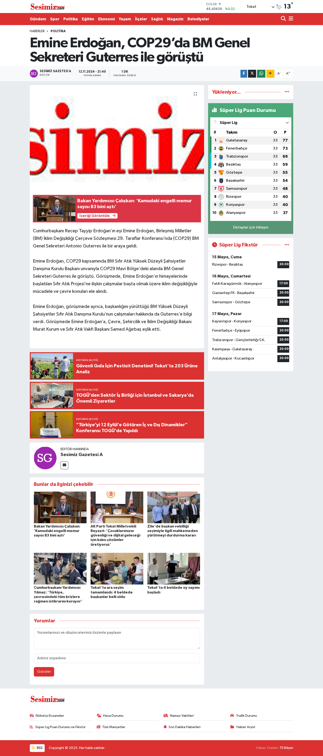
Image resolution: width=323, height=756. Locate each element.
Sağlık (157, 19)
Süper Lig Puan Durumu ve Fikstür (60, 727)
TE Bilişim (286, 748)
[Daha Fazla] (270, 74)
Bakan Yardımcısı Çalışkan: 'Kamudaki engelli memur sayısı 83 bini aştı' (57, 530)
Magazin (175, 19)
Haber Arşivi (245, 727)
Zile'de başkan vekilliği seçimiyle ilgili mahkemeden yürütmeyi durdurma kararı (172, 530)
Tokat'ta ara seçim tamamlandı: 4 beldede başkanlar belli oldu (112, 592)
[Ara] (284, 19)
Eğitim (88, 19)
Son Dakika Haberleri (185, 727)
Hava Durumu (113, 715)
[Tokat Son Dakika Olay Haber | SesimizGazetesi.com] (47, 6)
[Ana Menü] (290, 19)
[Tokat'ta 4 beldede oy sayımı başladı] (173, 569)
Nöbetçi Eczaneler (50, 715)
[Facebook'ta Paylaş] (243, 74)
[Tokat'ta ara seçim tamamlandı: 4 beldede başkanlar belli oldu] (117, 569)
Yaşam (125, 19)
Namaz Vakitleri (182, 715)
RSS (39, 748)
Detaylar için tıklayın (250, 227)
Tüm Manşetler (113, 727)
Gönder (44, 672)
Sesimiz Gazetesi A (82, 454)
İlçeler (141, 19)
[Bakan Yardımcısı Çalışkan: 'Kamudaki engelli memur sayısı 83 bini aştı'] (60, 507)
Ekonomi (106, 19)
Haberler (37, 31)
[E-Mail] (64, 465)
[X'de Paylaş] (252, 74)
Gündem (38, 19)
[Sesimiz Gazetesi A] (45, 458)
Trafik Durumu (246, 715)
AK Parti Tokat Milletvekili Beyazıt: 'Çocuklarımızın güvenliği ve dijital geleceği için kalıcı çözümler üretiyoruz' (115, 535)
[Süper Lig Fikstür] (287, 245)
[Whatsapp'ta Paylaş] (261, 74)
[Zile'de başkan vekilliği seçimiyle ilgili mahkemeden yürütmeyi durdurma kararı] (173, 507)
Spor (54, 19)
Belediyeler (198, 19)
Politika (70, 19)
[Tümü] (287, 92)
